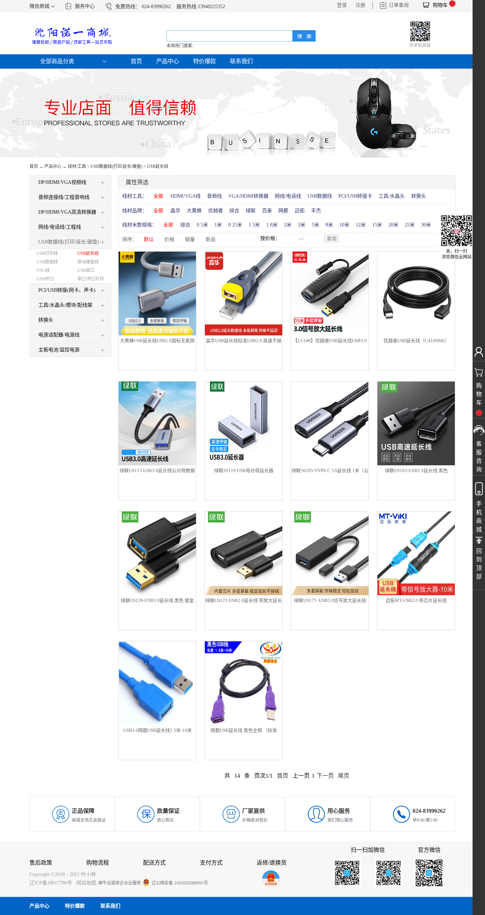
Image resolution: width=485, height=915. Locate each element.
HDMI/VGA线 (185, 196)
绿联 (251, 210)
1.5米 (254, 225)
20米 (393, 225)
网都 (283, 210)
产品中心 (52, 166)
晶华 (175, 210)
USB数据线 (319, 196)
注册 (360, 5)
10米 (344, 225)
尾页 (343, 776)
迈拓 (300, 210)
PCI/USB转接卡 (355, 196)
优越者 (215, 210)
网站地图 (84, 883)
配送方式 (154, 863)
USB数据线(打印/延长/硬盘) (116, 166)
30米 (426, 225)
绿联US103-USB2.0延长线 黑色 (416, 470)
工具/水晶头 (391, 196)
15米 (377, 225)
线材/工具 (77, 166)
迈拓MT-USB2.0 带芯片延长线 (416, 600)
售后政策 (40, 863)
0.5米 (202, 225)
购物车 (440, 5)
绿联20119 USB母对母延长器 (243, 470)
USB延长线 (157, 166)
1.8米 (272, 225)
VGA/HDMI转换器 (248, 196)
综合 (234, 210)
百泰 (267, 210)
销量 (190, 239)
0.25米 (235, 225)
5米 (315, 225)
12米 (361, 225)
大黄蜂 (194, 210)
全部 (158, 196)
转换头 (418, 196)
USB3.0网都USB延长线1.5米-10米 (157, 730)
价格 (169, 239)
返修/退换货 (272, 863)
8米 (329, 225)
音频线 (214, 196)
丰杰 (316, 210)
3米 (301, 225)
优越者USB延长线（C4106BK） (416, 340)
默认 (149, 239)
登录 (342, 5)
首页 (136, 61)
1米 (218, 225)
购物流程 (97, 863)
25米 (410, 225)
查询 (332, 238)
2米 (287, 225)
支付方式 (211, 863)
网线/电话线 (288, 196)
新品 (211, 239)
